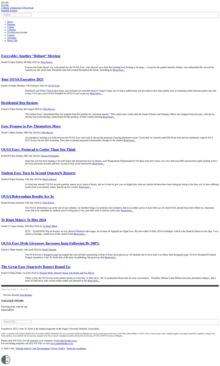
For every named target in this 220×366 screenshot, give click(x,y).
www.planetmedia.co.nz (61, 343)
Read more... (119, 70)
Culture (10, 27)
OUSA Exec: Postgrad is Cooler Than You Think (38, 149)
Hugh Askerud (49, 179)
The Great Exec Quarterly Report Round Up (35, 267)
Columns (11, 30)
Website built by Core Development (33, 348)
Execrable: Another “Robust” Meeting (30, 56)
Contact (11, 35)
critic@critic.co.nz (68, 340)
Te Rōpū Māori (50, 226)
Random (5, 10)
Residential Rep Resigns (19, 103)
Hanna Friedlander (50, 156)
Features (11, 24)
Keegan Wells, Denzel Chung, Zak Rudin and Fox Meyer (67, 273)
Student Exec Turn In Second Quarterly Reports (38, 173)
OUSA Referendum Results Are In (27, 196)
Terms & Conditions (76, 348)
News (10, 21)
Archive (13, 10)
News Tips (12, 40)
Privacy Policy (58, 348)
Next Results (26, 295)
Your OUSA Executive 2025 (22, 79)
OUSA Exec (54, 85)
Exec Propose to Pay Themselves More (31, 126)
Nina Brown (46, 62)
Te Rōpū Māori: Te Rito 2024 (23, 220)
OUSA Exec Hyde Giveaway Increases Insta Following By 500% (50, 243)
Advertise (11, 38)
